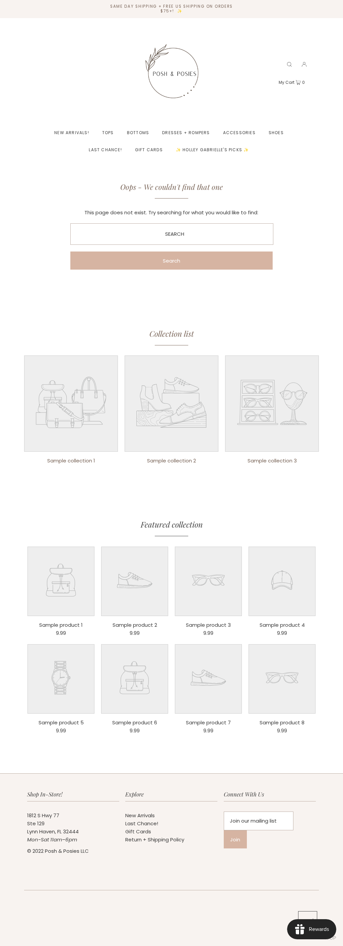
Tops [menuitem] (108, 132)
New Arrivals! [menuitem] (71, 132)
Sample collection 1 (71, 460)
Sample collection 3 (272, 460)
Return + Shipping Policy (154, 839)
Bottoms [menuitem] (138, 132)
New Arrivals (140, 815)
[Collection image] (71, 446)
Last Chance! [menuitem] (105, 150)
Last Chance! (141, 823)
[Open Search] (289, 64)
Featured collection (172, 524)
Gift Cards (138, 831)
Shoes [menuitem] (276, 132)
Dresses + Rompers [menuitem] (186, 132)
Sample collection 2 (171, 460)
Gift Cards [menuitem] (149, 150)
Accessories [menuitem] (239, 132)
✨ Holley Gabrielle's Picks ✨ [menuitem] (212, 150)
